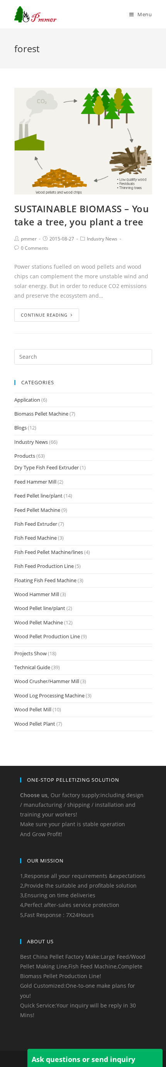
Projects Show (30, 653)
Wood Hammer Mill (36, 594)
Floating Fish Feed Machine (45, 580)
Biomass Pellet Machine (41, 413)
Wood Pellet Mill (32, 709)
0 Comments (34, 248)
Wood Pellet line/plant (39, 608)
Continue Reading (44, 315)
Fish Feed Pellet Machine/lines (48, 552)
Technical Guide (32, 667)
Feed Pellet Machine (37, 509)
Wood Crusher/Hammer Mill (46, 681)
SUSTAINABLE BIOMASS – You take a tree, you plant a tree (81, 215)
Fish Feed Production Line (44, 565)
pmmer (29, 238)
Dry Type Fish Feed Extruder (46, 467)
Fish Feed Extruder (35, 523)
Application (27, 399)
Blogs (20, 427)
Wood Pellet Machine (38, 622)
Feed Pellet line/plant (38, 495)
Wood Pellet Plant (34, 723)
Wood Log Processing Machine (49, 695)
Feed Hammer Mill (35, 481)
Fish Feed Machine (35, 537)
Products (24, 455)
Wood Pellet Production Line (47, 636)
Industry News (102, 238)
